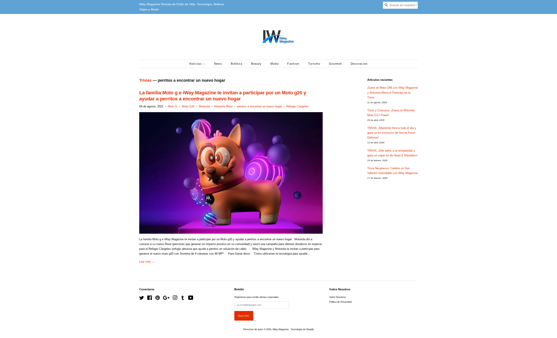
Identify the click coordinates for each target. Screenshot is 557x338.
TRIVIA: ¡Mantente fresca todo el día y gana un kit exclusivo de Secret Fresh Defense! (391, 132)
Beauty (256, 63)
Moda (274, 63)
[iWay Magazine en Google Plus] (166, 298)
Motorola (204, 106)
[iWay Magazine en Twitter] (141, 298)
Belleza (236, 63)
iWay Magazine (281, 329)
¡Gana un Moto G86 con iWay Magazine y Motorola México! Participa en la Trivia (392, 92)
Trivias (145, 80)
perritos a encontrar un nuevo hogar (259, 106)
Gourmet (335, 63)
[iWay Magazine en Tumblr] (182, 298)
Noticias (196, 63)
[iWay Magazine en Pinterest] (157, 298)
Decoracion (359, 63)
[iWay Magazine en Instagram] (175, 298)
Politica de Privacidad (340, 302)
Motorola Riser (223, 106)
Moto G (172, 106)
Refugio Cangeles (297, 106)
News (218, 63)
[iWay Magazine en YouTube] (190, 298)
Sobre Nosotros (337, 297)
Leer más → (147, 261)
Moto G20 (188, 106)
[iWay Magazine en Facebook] (149, 298)
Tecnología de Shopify (302, 329)
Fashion (293, 63)
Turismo (314, 63)
